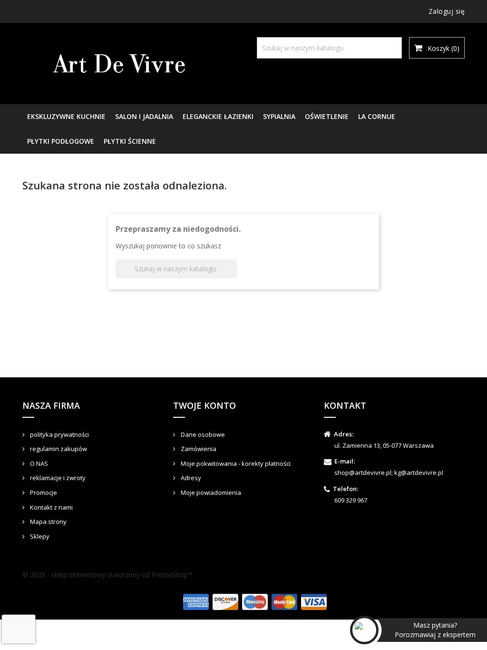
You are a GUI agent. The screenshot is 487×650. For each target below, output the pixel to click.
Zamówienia (197, 448)
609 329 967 (350, 500)
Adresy (190, 477)
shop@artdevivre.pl (362, 472)
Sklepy (39, 536)
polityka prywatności (59, 434)
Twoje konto (204, 405)
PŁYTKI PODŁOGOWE (60, 141)
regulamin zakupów (58, 448)
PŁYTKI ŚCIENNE (130, 141)
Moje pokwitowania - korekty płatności (235, 463)
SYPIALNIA (279, 116)
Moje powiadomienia (210, 492)
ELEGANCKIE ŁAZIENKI (218, 116)
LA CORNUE (376, 116)
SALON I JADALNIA (144, 116)
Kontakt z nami (51, 507)
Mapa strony (48, 521)
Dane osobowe (202, 434)
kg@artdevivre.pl (418, 472)
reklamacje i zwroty (57, 477)
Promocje (43, 492)
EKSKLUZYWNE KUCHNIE (66, 116)
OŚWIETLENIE (327, 116)
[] (383, 39)
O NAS (38, 463)
